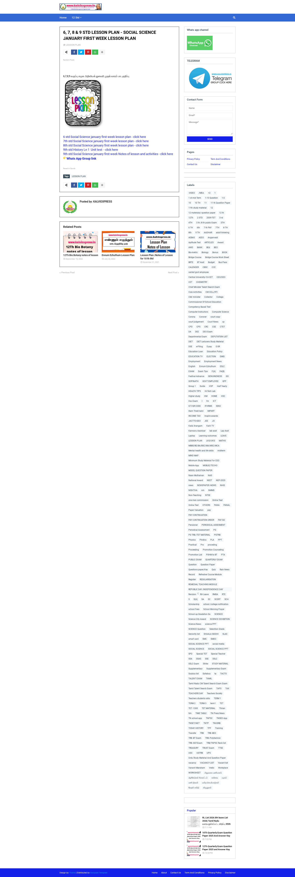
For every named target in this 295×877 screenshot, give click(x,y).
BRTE (190, 262)
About (164, 872)
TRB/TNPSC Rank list (216, 743)
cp (223, 322)
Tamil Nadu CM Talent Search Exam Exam (207, 683)
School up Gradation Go (199, 614)
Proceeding (193, 550)
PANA (217, 505)
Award (220, 242)
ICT (214, 401)
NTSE (207, 495)
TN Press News (217, 713)
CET (190, 282)
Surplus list (193, 673)
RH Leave (204, 594)
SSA (190, 659)
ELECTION (211, 356)
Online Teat (217, 500)
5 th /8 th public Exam (206, 222)
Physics (192, 540)
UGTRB (199, 753)
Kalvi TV (210, 426)
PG (214, 530)
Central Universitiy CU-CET (200, 277)
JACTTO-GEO (194, 421)
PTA (223, 555)
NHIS (222, 485)
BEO (216, 247)
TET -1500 (193, 708)
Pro (202, 545)
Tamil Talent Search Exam (200, 688)
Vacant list (223, 763)
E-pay (209, 346)
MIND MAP (193, 455)
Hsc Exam (193, 401)
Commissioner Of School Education (204, 302)
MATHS (222, 441)
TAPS (218, 688)
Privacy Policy (193, 159)
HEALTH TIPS (194, 391)
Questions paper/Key (198, 569)
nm (202, 490)
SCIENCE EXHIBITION (220, 619)
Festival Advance (196, 376)
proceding (212, 545)
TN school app (195, 718)
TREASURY (193, 748)
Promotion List (195, 555)
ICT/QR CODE (194, 406)
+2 (209, 193)
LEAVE (224, 436)
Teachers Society (214, 693)
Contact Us (192, 164)
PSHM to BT (211, 555)
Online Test (193, 505)
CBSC (205, 267)
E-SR (218, 346)
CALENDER (193, 267)
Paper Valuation (195, 510)
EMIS (222, 356)
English (191, 366)
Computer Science (220, 312)
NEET (209, 480)
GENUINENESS (215, 376)
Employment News (213, 361)
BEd (208, 247)
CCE (214, 267)
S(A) (196, 599)
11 (205, 203)
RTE (224, 594)
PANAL (226, 505)
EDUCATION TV (195, 356)
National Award (195, 480)
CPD (190, 327)
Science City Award (197, 619)
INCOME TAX (194, 416)
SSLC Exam (193, 664)
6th (198, 227)
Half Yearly (222, 386)
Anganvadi (213, 237)
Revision (192, 594)
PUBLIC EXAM (194, 559)
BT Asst (200, 262)
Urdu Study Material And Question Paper (207, 758)
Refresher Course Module (210, 574)
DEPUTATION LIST (219, 336)
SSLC (215, 659)
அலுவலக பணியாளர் (213, 773)
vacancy (192, 763)
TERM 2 (191, 703)
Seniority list (194, 634)
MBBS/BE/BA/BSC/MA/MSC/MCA (203, 445)
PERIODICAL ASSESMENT (213, 525)
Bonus (215, 252)
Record (191, 574)
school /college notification (215, 604)
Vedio (211, 768)
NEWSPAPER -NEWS (206, 485)
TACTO (223, 673)
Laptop (191, 436)
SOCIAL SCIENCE (196, 649)
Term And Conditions (220, 159)
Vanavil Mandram (196, 768)
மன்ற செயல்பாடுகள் (210, 782)
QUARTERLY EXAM (213, 559)
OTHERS (206, 505)
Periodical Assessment (198, 530)
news (190, 485)
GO (227, 376)
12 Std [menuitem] (75, 17)
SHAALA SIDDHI (211, 634)
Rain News (224, 569)
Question (192, 564)
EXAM (191, 371)
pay (209, 510)
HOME (214, 396)
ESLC (222, 366)
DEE (197, 331)
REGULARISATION (208, 579)
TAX (227, 688)
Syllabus (206, 673)
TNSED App (221, 718)
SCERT (217, 599)
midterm (221, 450)
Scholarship (193, 604)
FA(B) (222, 371)
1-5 (223, 198)
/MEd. (201, 193)
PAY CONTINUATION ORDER (201, 520)
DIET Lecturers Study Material (210, 341)
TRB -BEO (212, 733)
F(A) (214, 371)
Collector (208, 297)
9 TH (197, 232)
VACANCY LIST (207, 763)
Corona (191, 317)
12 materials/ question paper (201, 213)
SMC (204, 639)
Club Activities (195, 292)
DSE (190, 346)
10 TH (197, 203)
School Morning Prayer (213, 609)
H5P (211, 386)
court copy (215, 317)
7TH (217, 227)
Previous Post (68, 272)
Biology (205, 252)
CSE (214, 327)
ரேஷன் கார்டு (193, 787)
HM (205, 396)
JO (213, 421)
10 (189, 203)
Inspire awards (211, 416)
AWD (190, 247)
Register (192, 579)
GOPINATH (193, 381)
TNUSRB (216, 723)
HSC (223, 396)
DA (189, 331)
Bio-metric (193, 252)
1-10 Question (211, 198)
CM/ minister (194, 297)
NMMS (211, 490)
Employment (194, 361)
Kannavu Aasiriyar (197, 431)
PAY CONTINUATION (197, 515)
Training (219, 728)
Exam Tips (203, 371)
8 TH (225, 227)
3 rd (221, 218)
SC (209, 599)
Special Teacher (218, 654)
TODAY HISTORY (195, 728)
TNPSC (209, 718)
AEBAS (191, 237)
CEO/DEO (221, 277)
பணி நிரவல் (193, 782)
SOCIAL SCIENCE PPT (198, 644)
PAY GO (221, 520)
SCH (226, 599)
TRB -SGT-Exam (195, 743)
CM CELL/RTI (211, 292)
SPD (190, 654)
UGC (190, 753)
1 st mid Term (194, 198)
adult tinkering (222, 232)
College (219, 297)
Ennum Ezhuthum (207, 366)
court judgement (196, 322)
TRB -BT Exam (194, 738)
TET (221, 703)
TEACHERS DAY (195, 693)
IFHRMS (208, 406)
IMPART (211, 411)
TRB (202, 733)
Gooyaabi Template (98, 873)
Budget (211, 262)
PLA (212, 540)
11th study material (197, 208)
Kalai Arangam (195, 426)
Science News (194, 624)
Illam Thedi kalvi (195, 411)
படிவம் (224, 778)
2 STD (200, 218)
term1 (213, 703)
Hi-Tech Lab (210, 391)
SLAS (224, 634)
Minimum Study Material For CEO (203, 460)
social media (218, 644)
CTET (222, 327)
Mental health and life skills (201, 450)
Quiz (214, 569)
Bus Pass (223, 262)
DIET (190, 341)
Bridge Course (194, 257)
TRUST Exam (208, 748)
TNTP (206, 723)
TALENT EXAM (195, 678)
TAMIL (209, 678)
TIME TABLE (201, 713)
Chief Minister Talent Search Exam (204, 287)
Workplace (223, 768)
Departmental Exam (197, 336)
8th (190, 232)
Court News (213, 322)
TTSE (220, 748)
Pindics (203, 540)
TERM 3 (202, 703)
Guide (202, 386)
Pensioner (193, 525)
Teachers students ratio (199, 698)
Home (155, 872)
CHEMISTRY (201, 282)
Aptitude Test (194, 242)
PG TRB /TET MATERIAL (199, 535)
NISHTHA (192, 490)
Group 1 (192, 386)
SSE (207, 659)
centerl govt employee (198, 272)
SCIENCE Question (197, 629)
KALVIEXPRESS (102, 201)
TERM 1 (217, 698)
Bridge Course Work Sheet (217, 257)
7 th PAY (208, 227)
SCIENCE (218, 614)
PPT (220, 540)
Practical (192, 545)
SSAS (198, 659)
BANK (199, 247)
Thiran (222, 708)
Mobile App (193, 465)
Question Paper (208, 564)
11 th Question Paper (220, 203)
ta (215, 673)
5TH (223, 222)
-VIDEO (191, 193)
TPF (209, 728)
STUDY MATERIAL (220, 664)
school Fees (193, 609)
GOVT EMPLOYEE (210, 381)
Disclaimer (215, 164)
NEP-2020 (220, 480)
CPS (198, 327)
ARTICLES (209, 242)
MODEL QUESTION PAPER (200, 470)
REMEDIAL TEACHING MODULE (202, 584)
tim (190, 713)
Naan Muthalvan (196, 475)
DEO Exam (208, 331)
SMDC (213, 639)
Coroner (203, 317)
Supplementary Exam (216, 668)
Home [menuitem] (63, 17)
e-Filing (199, 346)
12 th (221, 213)
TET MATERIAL (208, 708)
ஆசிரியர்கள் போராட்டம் (198, 778)
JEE (206, 421)
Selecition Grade (216, 629)
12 (211, 208)
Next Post (172, 272)
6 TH (190, 227)
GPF (224, 381)
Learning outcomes (208, 436)
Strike (205, 664)
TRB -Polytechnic (213, 738)
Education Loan (195, 351)
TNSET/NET (194, 723)
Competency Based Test (199, 307)
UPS (209, 753)
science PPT (210, 624)
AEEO (201, 237)
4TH (190, 222)
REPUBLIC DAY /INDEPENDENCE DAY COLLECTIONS (205, 589)
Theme (72, 873)
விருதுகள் (207, 787)
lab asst (213, 431)
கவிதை (215, 778)
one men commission (198, 500)
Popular (191, 810)
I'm (207, 401)
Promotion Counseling (213, 550)
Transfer (192, 733)
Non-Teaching (194, 495)
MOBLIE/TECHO (210, 465)
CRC (206, 327)
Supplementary (195, 668)
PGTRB (217, 535)
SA (202, 599)
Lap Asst (225, 431)
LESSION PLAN (73, 45)
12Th (190, 218)
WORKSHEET (194, 773)
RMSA (215, 594)
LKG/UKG (210, 441)
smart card (193, 639)
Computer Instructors (198, 312)
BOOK (224, 252)
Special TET (201, 654)
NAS (210, 475)
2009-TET (211, 218)
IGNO (218, 406)
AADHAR (208, 232)
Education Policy (214, 351)
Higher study (194, 396)
